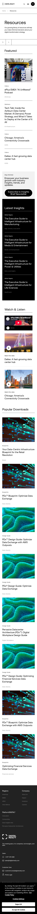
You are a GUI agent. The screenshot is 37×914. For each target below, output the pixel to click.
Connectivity (6, 819)
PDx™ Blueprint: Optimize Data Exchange (17, 497)
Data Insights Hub (7, 822)
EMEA (4, 798)
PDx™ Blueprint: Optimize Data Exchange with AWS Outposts (17, 724)
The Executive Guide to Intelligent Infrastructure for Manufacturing (18, 221)
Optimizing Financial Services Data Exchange (17, 767)
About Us (25, 794)
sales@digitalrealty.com (12, 860)
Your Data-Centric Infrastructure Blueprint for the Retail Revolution (18, 452)
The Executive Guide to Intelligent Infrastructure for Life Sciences (18, 285)
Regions (5, 791)
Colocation (5, 816)
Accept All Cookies (18, 910)
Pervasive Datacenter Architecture (12, 826)
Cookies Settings (18, 899)
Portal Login (8, 875)
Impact (24, 798)
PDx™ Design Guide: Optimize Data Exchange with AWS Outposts (17, 542)
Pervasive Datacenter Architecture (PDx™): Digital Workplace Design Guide (15, 632)
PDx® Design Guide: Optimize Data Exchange (16, 587)
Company (26, 791)
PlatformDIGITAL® (8, 812)
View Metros (6, 804)
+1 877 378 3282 (9, 857)
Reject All (18, 904)
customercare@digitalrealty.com (15, 871)
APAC (4, 801)
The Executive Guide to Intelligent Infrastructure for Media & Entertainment (18, 242)
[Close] (35, 885)
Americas (5, 794)
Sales (4, 853)
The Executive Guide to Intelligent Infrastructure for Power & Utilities (18, 264)
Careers (24, 804)
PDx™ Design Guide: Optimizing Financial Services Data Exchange (18, 679)
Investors (25, 801)
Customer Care (7, 867)
